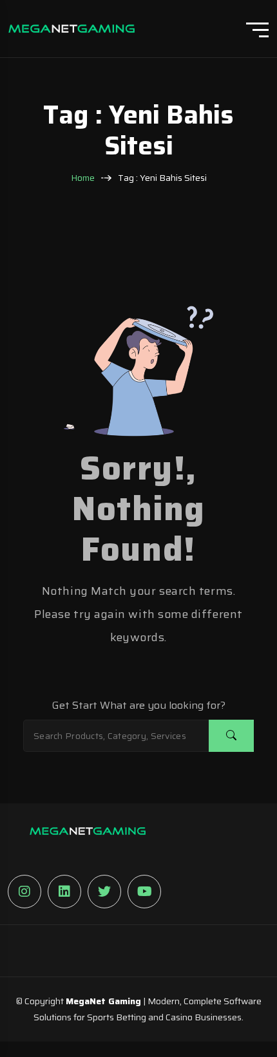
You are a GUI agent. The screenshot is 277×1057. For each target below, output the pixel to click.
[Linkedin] (64, 891)
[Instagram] (24, 891)
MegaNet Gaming (103, 1001)
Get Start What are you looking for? (138, 705)
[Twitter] (104, 891)
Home (83, 178)
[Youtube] (144, 891)
